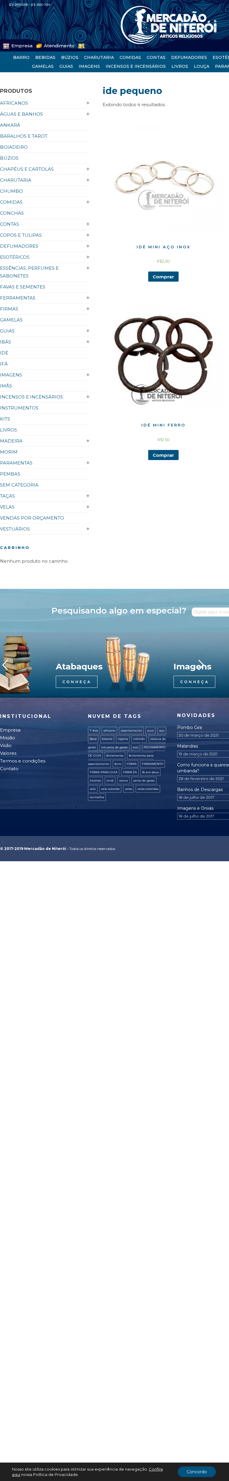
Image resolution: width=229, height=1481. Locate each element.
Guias (66, 66)
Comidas (130, 57)
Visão (6, 745)
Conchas (12, 213)
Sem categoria (19, 485)
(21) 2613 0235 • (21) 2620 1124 (29, 5)
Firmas (9, 309)
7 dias (94, 730)
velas (128, 789)
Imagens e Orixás (195, 808)
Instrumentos (19, 408)
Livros (179, 66)
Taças (7, 496)
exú (135, 747)
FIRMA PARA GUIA (103, 772)
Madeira (11, 441)
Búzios (69, 57)
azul (150, 730)
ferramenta (114, 755)
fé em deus (150, 772)
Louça (201, 66)
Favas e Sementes (22, 287)
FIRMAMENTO (152, 764)
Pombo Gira (189, 727)
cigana (123, 739)
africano (109, 730)
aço (161, 730)
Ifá (4, 364)
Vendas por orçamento (32, 518)
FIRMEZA (130, 772)
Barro (21, 57)
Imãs (6, 386)
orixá (110, 780)
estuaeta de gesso (114, 747)
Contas (156, 57)
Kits (5, 419)
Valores (8, 753)
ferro (117, 764)
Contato (9, 768)
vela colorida (110, 789)
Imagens (89, 66)
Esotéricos (15, 257)
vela (93, 789)
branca (107, 739)
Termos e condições (22, 761)
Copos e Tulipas (21, 235)
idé (4, 353)
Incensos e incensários (136, 66)
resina (123, 780)
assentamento (131, 730)
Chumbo (11, 191)
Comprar (163, 277)
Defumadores (189, 57)
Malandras (187, 746)
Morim (9, 452)
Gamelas (43, 66)
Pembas (10, 474)
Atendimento (45, 45)
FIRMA (132, 764)
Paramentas (16, 463)
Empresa (17, 45)
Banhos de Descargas (200, 789)
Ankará (10, 125)
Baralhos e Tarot (23, 136)
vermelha (97, 797)
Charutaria (99, 57)
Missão (7, 737)
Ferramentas (17, 298)
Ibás (5, 342)
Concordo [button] (197, 1471)
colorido (139, 739)
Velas (7, 507)
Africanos (14, 103)
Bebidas (45, 57)
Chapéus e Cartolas (27, 169)
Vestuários (15, 529)
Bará (93, 739)
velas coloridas (147, 789)
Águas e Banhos (21, 114)
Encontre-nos (77, 45)
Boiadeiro (14, 147)
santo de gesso (144, 780)
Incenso (95, 780)
